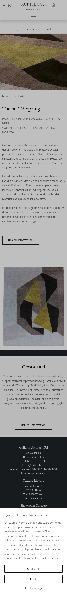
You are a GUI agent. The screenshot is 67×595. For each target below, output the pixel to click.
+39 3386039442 (35, 494)
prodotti (18, 96)
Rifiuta (33, 579)
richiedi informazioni (20, 240)
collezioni (34, 30)
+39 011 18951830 (35, 461)
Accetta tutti (33, 568)
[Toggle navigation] (33, 16)
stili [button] (49, 30)
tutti (19, 30)
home (5, 96)
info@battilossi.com (35, 465)
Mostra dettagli (33, 587)
